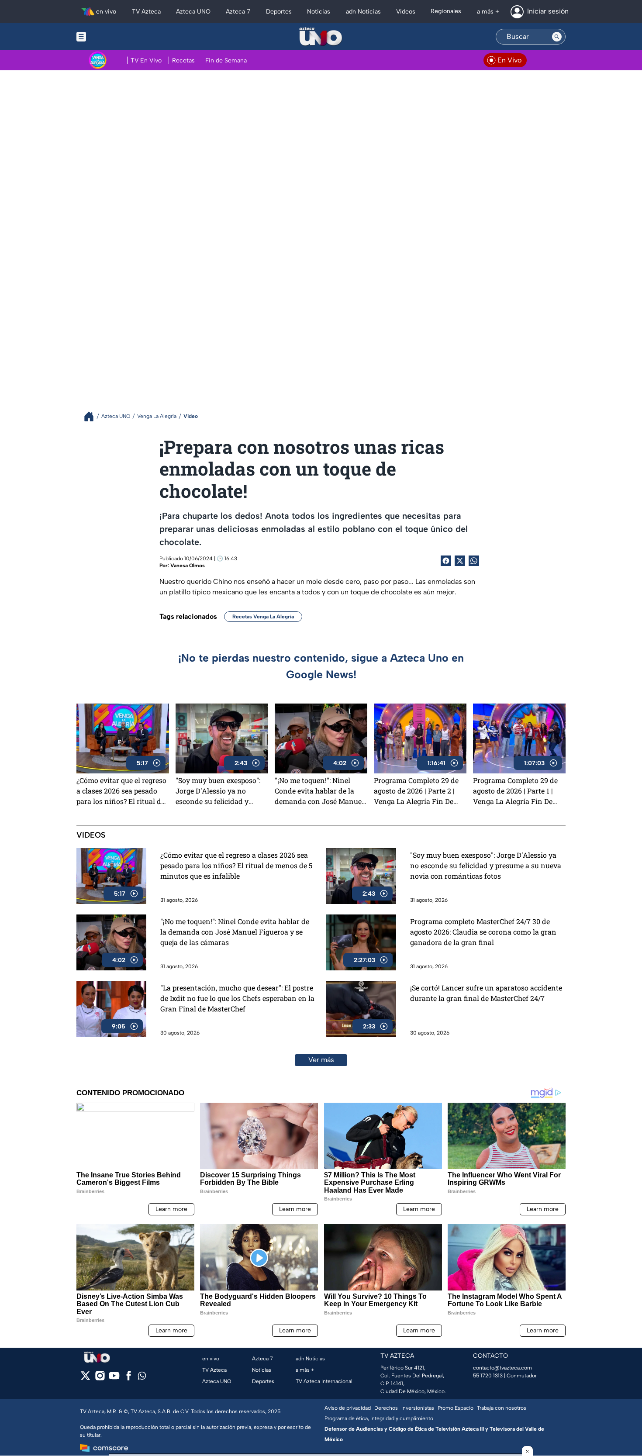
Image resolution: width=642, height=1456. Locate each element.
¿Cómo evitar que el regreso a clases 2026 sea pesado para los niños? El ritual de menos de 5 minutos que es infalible (121, 791)
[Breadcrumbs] (92, 416)
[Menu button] (111, 37)
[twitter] (85, 1378)
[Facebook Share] (446, 560)
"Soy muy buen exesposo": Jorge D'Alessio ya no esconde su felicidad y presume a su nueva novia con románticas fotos (219, 791)
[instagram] (99, 1378)
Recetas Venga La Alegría (263, 617)
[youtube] (114, 1378)
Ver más (321, 1060)
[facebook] (128, 1378)
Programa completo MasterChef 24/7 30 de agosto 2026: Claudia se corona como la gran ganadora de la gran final (483, 932)
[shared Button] (474, 560)
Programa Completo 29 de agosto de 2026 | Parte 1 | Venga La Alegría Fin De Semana (515, 791)
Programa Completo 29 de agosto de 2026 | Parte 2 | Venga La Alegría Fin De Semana (416, 791)
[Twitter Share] (460, 560)
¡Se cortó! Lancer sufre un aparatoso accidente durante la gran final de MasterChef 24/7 (486, 993)
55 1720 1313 (488, 1376)
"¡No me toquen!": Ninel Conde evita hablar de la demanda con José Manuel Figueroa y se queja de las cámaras (319, 791)
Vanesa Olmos (187, 565)
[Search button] (557, 36)
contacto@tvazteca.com (502, 1368)
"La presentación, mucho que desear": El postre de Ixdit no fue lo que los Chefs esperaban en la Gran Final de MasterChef (237, 998)
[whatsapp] (142, 1377)
